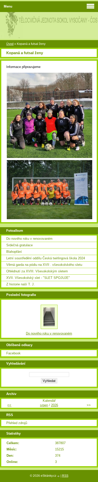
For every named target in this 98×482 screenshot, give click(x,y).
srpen (44, 405)
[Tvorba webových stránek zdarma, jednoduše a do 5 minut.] (59, 476)
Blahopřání (14, 252)
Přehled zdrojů (16, 423)
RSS (65, 475)
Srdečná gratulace (19, 245)
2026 (54, 405)
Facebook (13, 353)
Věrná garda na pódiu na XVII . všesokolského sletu (44, 265)
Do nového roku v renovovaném (29, 238)
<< (9, 405)
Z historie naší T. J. (20, 284)
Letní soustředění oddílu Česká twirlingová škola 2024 (45, 258)
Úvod (10, 43)
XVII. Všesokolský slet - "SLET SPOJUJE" (38, 278)
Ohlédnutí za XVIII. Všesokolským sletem (37, 271)
